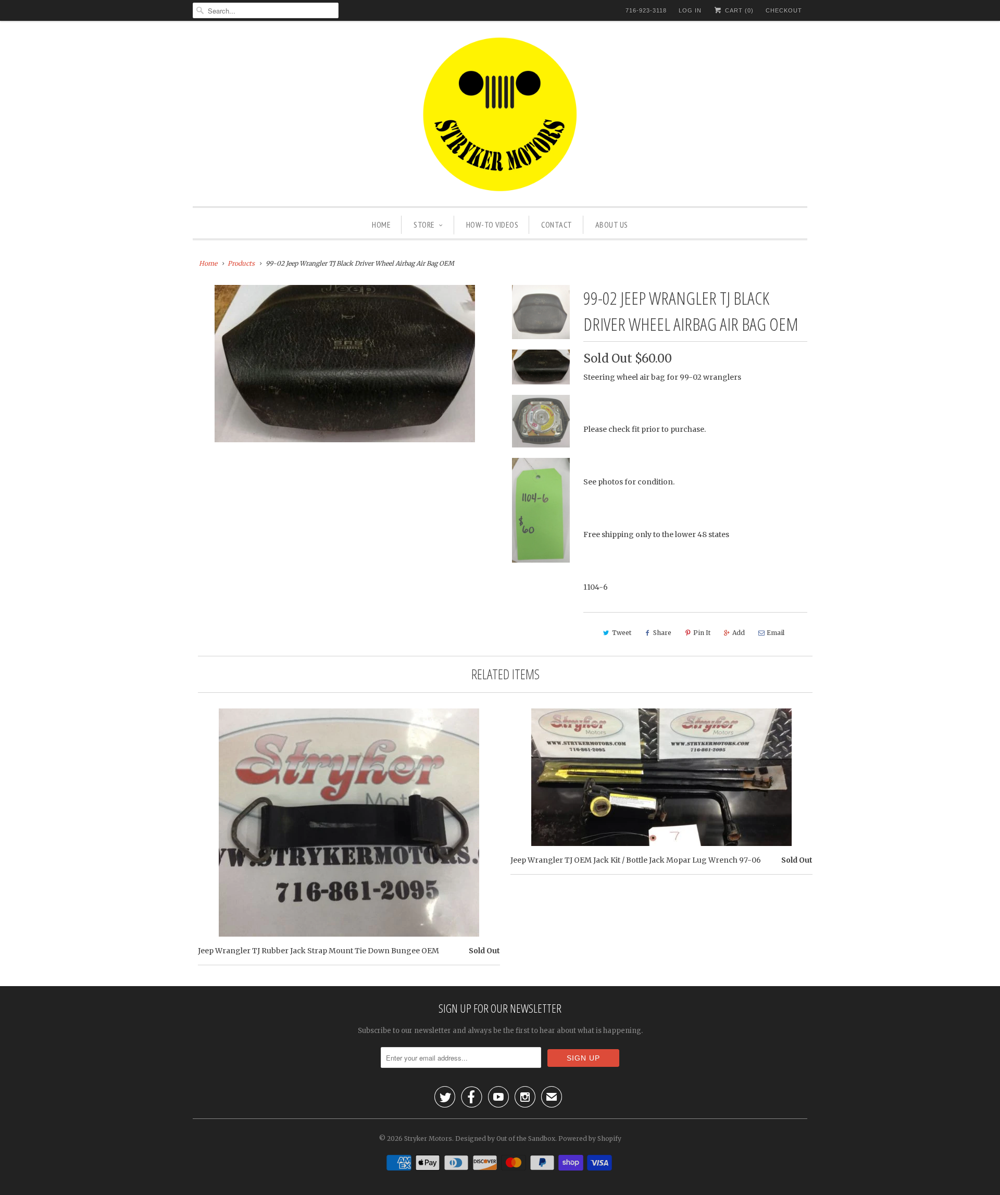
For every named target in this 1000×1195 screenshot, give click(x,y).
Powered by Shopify (589, 1138)
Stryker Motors (428, 1138)
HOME (381, 224)
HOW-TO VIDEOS (492, 224)
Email (775, 633)
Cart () (738, 10)
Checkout (784, 10)
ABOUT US (611, 224)
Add (738, 633)
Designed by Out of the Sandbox (505, 1138)
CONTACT (556, 224)
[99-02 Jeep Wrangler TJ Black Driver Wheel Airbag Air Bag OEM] (345, 363)
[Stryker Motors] (500, 116)
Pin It (701, 633)
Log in (690, 10)
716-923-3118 (646, 10)
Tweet (621, 633)
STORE (424, 224)
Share (662, 633)
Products (241, 263)
